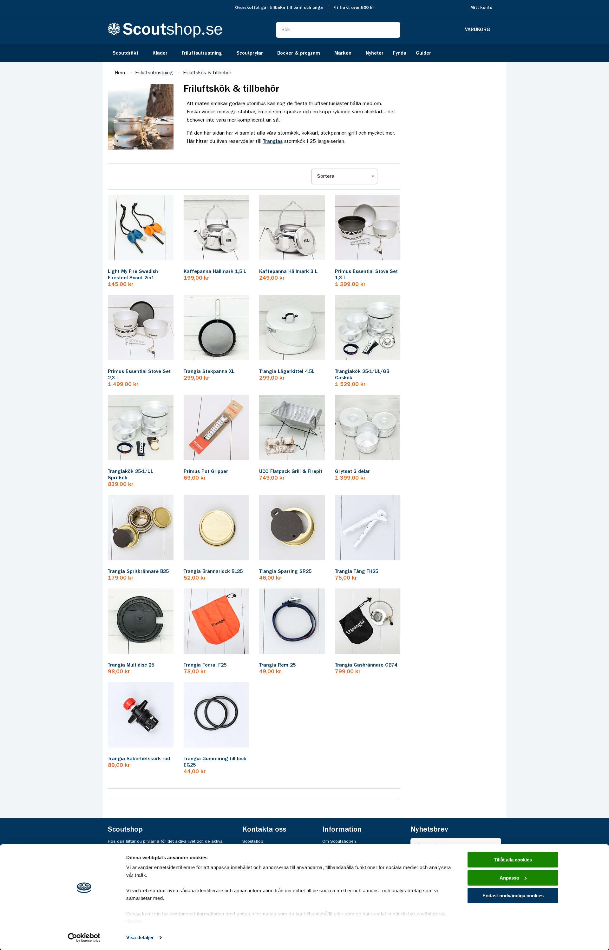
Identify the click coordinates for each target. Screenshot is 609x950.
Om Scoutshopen (339, 841)
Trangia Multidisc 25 (131, 665)
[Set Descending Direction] (388, 176)
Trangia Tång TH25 (356, 571)
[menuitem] (128, 53)
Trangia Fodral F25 (205, 665)
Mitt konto (481, 8)
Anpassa (509, 877)
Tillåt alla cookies (513, 859)
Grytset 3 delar (352, 471)
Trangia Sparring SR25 (285, 571)
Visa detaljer (140, 937)
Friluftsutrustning (154, 73)
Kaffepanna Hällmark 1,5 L (215, 271)
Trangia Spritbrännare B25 (138, 571)
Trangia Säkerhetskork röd (139, 759)
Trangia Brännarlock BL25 (213, 571)
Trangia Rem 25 (277, 665)
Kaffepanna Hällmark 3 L (288, 271)
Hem (120, 73)
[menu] (304, 53)
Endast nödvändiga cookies (513, 895)
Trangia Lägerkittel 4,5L (286, 371)
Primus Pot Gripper (206, 471)
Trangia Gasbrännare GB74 (366, 665)
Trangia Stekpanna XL (209, 371)
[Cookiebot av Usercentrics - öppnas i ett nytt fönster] (84, 937)
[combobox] (338, 30)
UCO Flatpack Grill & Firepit (290, 471)
